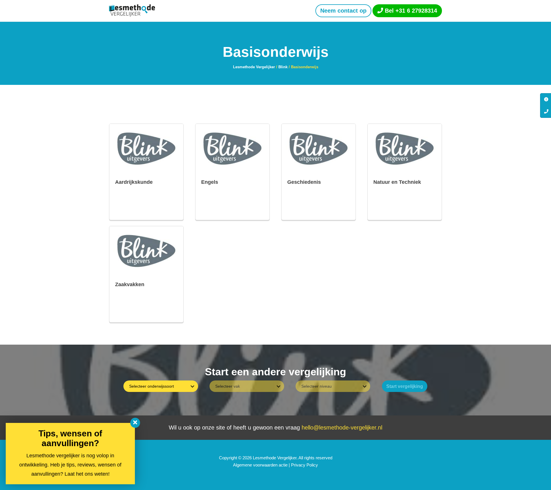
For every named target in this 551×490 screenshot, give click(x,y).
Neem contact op (343, 10)
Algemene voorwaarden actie (260, 464)
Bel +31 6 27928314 (410, 10)
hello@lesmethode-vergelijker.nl (342, 427)
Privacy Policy (304, 464)
